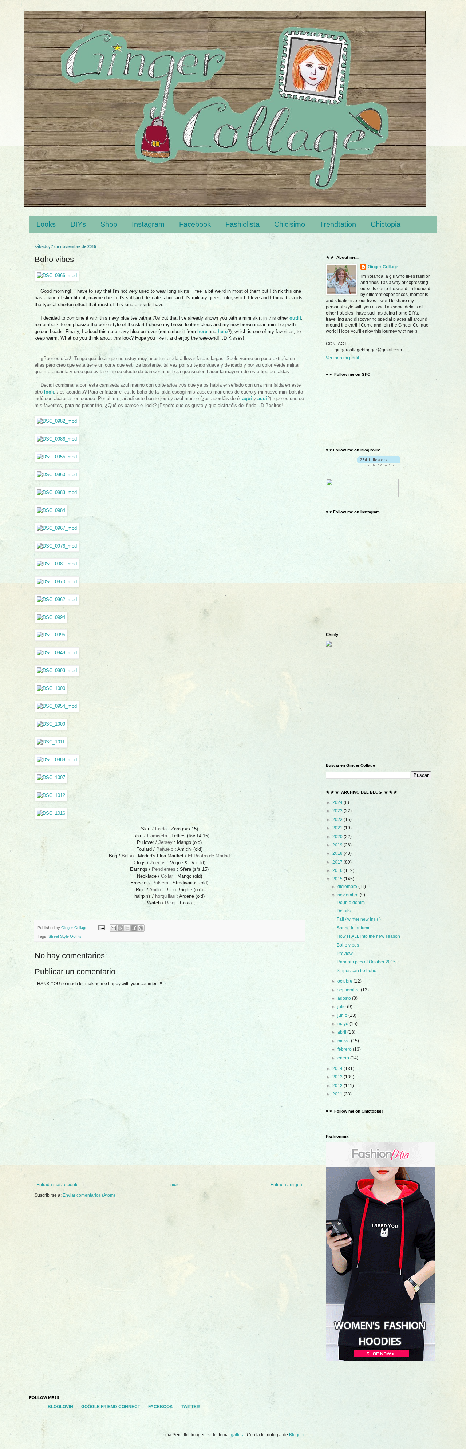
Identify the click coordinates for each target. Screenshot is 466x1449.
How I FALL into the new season (368, 936)
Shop (108, 224)
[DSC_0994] (51, 617)
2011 (338, 1094)
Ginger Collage (383, 266)
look (49, 392)
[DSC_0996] (51, 634)
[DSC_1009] (51, 724)
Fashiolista (242, 224)
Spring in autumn (354, 928)
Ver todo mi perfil (342, 357)
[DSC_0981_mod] (57, 563)
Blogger (296, 1434)
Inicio (174, 1184)
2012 (338, 1085)
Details (344, 910)
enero (343, 1058)
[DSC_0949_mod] (57, 652)
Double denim (351, 902)
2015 (338, 878)
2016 (338, 870)
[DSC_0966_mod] (57, 275)
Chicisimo (289, 224)
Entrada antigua (286, 1184)
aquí (247, 398)
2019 (338, 845)
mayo (343, 1023)
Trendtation (338, 224)
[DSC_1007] (51, 777)
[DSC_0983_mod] (57, 492)
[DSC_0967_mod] (57, 528)
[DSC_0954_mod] (57, 706)
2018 (338, 853)
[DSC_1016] (51, 813)
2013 (338, 1076)
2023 (338, 810)
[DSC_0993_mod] (57, 670)
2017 (338, 862)
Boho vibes (348, 945)
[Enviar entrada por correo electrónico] (101, 927)
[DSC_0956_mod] (57, 456)
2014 (338, 1068)
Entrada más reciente (57, 1184)
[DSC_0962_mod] (57, 599)
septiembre (349, 989)
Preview (345, 953)
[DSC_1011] (51, 742)
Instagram (148, 224)
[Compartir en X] (127, 928)
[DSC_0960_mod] (57, 474)
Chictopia (385, 224)
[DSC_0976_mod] (57, 546)
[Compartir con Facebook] (134, 928)
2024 (338, 802)
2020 (338, 836)
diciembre (347, 886)
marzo (344, 1040)
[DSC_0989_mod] (57, 759)
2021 (338, 827)
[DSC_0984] (51, 510)
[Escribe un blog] (120, 928)
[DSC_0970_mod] (57, 581)
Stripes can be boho (356, 970)
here (202, 331)
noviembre (348, 894)
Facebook (195, 224)
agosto (344, 998)
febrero (345, 1049)
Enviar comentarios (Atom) (89, 1195)
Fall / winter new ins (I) (359, 919)
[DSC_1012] (51, 795)
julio (342, 1006)
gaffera (238, 1434)
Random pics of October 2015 (366, 961)
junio (342, 1015)
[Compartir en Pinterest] (141, 928)
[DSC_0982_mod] (57, 421)
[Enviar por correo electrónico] (113, 928)
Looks (46, 224)
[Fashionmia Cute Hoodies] (380, 1359)
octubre (345, 981)
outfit (295, 318)
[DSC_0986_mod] (57, 439)
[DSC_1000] (51, 688)
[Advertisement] (169, 1162)
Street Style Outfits (65, 936)
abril (342, 1032)
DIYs (78, 224)
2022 (338, 819)
